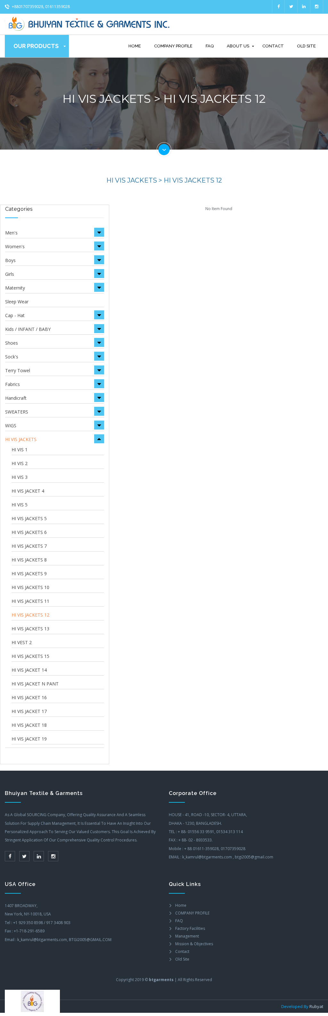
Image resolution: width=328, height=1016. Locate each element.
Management (187, 936)
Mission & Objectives (194, 943)
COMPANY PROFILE (173, 46)
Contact (273, 46)
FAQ (210, 46)
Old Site (306, 46)
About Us (238, 46)
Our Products (36, 46)
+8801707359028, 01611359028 (40, 6)
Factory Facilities (190, 928)
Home (134, 46)
